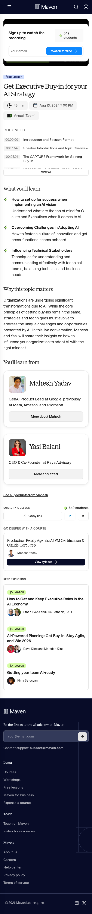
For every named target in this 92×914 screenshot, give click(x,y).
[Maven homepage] (46, 7)
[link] (70, 516)
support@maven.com (47, 748)
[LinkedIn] (76, 902)
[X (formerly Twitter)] (84, 902)
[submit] (82, 736)
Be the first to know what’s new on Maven (33, 725)
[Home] (14, 711)
